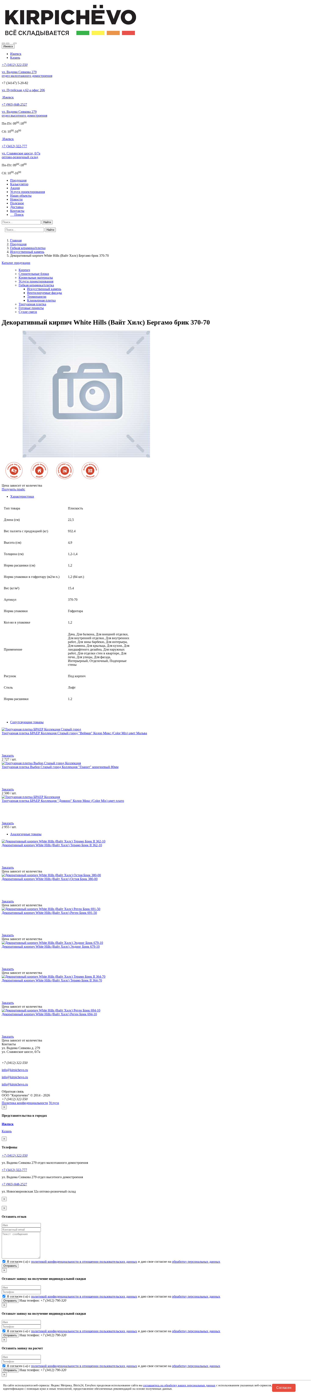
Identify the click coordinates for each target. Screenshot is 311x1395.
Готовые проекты (31, 308)
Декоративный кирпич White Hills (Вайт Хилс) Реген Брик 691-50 (49, 913)
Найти (47, 222)
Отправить (10, 1265)
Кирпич (24, 270)
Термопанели (36, 296)
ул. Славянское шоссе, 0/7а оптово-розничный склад (21, 155)
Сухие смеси (28, 312)
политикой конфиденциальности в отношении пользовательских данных (84, 1261)
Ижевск (15, 54)
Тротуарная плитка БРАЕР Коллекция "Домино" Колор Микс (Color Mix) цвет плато (63, 801)
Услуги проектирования (27, 192)
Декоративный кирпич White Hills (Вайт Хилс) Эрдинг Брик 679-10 (51, 946)
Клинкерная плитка (41, 300)
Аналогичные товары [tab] (25, 834)
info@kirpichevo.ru (15, 1070)
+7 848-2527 (14, 104)
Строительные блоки (34, 274)
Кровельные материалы (36, 277)
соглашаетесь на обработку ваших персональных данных (179, 1385)
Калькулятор (19, 184)
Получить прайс (13, 489)
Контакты (17, 211)
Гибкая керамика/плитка (36, 285)
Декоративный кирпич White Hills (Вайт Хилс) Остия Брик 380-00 (50, 879)
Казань (15, 57)
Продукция (18, 180)
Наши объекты (21, 195)
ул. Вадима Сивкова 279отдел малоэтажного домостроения (27, 74)
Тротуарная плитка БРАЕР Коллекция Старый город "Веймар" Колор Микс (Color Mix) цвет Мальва (74, 733)
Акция (15, 188)
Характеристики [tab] (22, 496)
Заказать (8, 755)
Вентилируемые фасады (44, 293)
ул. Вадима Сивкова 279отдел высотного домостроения (24, 113)
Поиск (18, 214)
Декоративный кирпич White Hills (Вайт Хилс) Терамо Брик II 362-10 (52, 845)
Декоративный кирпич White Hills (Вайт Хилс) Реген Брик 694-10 (49, 1014)
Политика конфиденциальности (25, 1103)
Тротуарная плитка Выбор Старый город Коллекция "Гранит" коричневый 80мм (60, 767)
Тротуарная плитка (32, 304)
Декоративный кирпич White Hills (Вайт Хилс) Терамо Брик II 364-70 (52, 980)
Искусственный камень (44, 289)
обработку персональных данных (196, 1261)
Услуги (54, 1103)
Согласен (283, 1388)
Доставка (16, 207)
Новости (16, 199)
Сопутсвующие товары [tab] (27, 722)
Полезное (17, 203)
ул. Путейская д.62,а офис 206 (23, 90)
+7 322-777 (14, 146)
